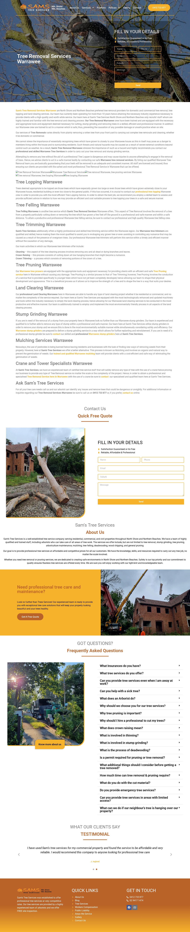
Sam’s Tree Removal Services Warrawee (36, 110)
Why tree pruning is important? (121, 713)
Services (86, 7)
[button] (140, 666)
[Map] (134, 907)
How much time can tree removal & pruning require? (135, 775)
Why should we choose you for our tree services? (133, 706)
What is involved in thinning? (119, 735)
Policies (113, 7)
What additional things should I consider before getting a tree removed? (138, 766)
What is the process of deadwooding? (125, 750)
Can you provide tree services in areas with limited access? (134, 799)
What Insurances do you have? (120, 666)
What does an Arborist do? (117, 698)
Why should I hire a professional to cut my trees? (132, 720)
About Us (74, 7)
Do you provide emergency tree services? (128, 790)
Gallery (126, 7)
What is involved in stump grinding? (124, 743)
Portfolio (101, 7)
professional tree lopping (147, 191)
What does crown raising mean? (121, 728)
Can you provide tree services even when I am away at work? (136, 682)
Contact (137, 7)
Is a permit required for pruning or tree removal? (132, 757)
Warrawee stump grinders (102, 334)
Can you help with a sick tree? (120, 691)
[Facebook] (129, 907)
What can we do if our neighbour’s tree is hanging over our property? (139, 809)
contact (56, 334)
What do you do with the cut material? (125, 783)
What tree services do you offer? (122, 673)
